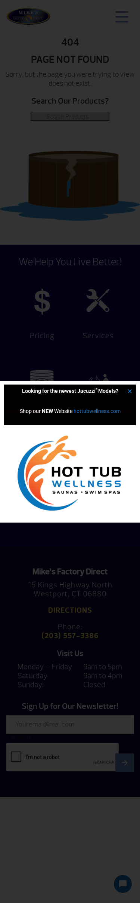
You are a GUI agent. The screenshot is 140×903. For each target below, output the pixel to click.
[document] (70, 451)
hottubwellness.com (97, 411)
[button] (130, 391)
